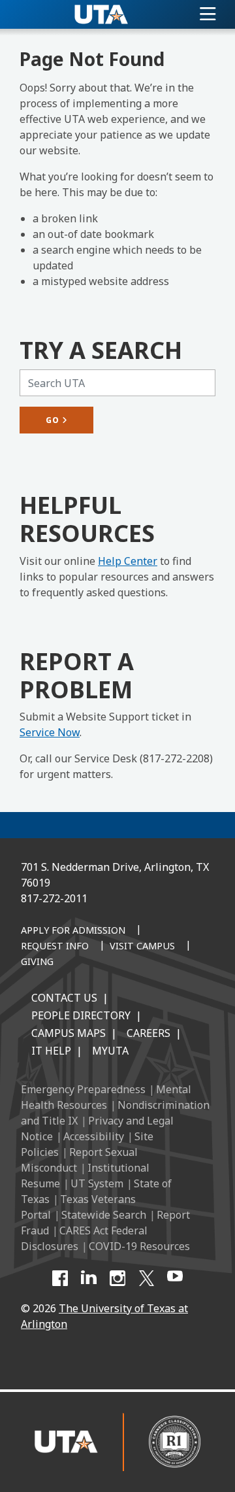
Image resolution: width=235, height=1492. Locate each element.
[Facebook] (60, 1278)
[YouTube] (175, 1278)
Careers (148, 1033)
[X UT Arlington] (146, 1278)
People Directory (81, 1015)
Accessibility (93, 1136)
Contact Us (64, 998)
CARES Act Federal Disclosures (84, 1238)
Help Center (127, 561)
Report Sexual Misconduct (79, 1160)
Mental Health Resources (106, 1097)
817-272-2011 (54, 898)
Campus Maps (68, 1033)
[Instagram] (117, 1278)
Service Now (50, 732)
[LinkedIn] (89, 1278)
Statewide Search (103, 1215)
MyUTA (110, 1050)
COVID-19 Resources (139, 1246)
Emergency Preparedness (83, 1089)
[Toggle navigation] (208, 14)
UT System (96, 1183)
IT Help (51, 1050)
